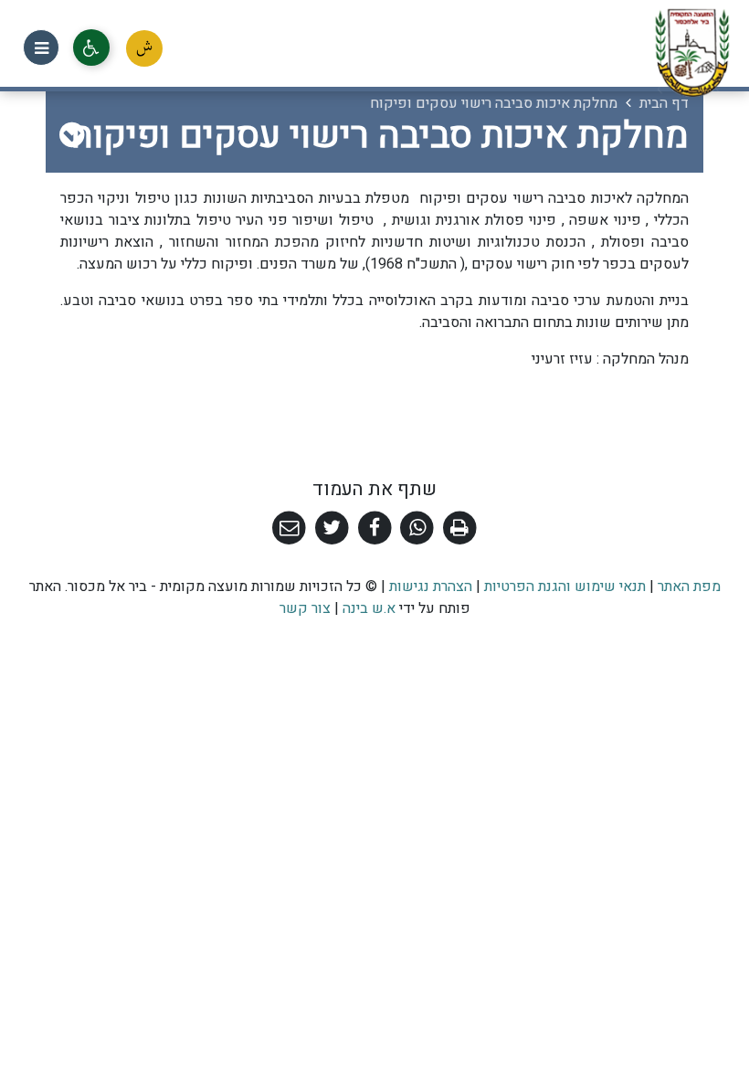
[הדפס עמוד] (460, 528)
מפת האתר (689, 586)
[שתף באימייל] (289, 528)
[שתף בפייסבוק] (375, 528)
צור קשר (305, 608)
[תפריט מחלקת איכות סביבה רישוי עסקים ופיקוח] (71, 136)
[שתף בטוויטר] (332, 528)
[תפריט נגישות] (91, 47)
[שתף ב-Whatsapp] (417, 528)
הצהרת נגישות (430, 586)
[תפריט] (41, 47)
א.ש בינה (367, 608)
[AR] (144, 48)
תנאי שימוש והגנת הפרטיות (565, 586)
